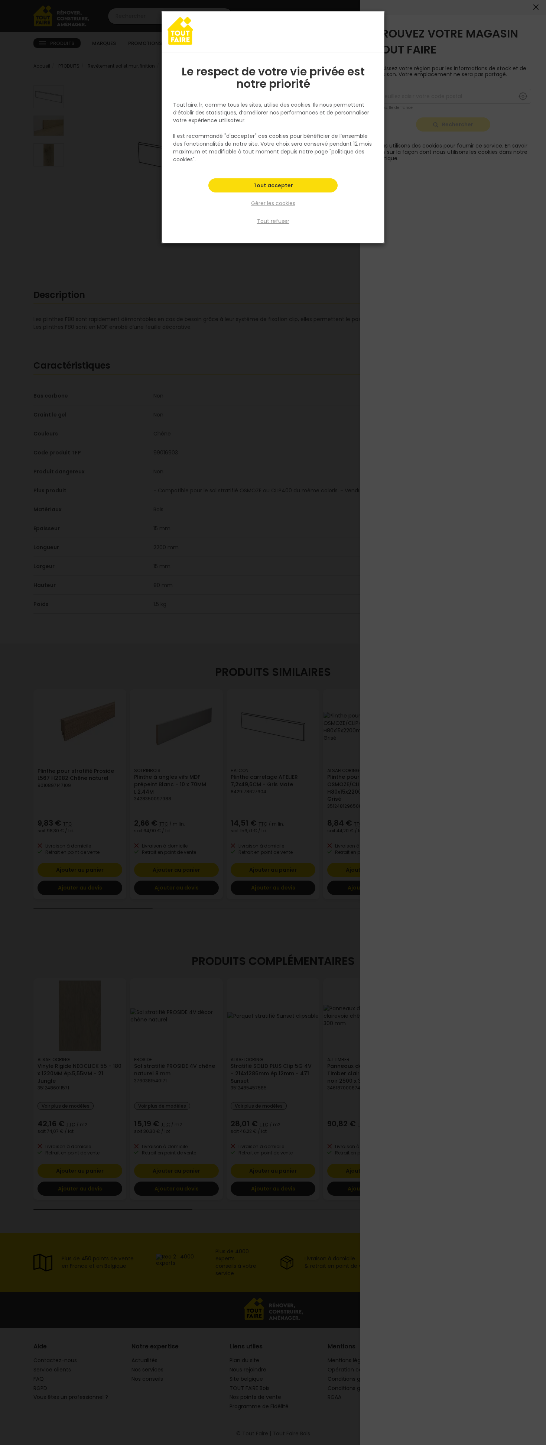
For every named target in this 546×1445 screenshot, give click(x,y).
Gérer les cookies (273, 203)
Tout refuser (273, 221)
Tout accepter (273, 185)
